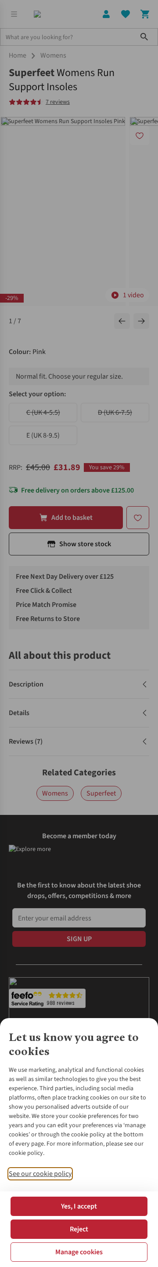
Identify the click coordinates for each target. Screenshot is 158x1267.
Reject (79, 1229)
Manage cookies (79, 1252)
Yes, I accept (79, 1206)
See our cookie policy (40, 1174)
